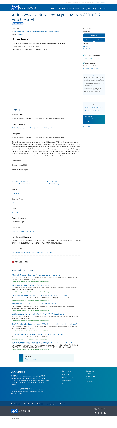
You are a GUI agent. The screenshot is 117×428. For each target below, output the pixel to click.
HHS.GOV (96, 418)
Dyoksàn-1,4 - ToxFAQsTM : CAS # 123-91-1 (94, 108)
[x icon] (98, 408)
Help (94, 8)
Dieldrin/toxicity (54, 184)
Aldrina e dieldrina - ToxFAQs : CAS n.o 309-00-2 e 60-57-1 (36, 303)
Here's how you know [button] (99, 2)
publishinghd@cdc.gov (90, 68)
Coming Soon (86, 8)
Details (85, 46)
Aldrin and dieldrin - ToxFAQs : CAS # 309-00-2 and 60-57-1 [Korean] (40, 295)
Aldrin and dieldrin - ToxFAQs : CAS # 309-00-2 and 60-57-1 (36, 285)
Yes (85, 59)
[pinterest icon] (98, 413)
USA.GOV (103, 418)
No (98, 59)
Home (53, 8)
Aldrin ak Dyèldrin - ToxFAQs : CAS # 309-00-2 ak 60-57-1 (36, 275)
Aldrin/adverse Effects (21, 181)
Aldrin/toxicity (53, 181)
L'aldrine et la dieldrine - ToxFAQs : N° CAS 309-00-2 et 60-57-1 (38, 314)
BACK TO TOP (89, 126)
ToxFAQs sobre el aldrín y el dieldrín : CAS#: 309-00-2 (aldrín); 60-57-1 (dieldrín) (44, 324)
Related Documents (89, 49)
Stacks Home (66, 371)
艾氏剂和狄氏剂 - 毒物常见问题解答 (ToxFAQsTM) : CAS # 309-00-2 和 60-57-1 (44, 342)
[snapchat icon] (101, 413)
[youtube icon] (95, 413)
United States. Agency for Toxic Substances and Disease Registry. (37, 32)
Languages (51, 404)
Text (13, 203)
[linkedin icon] (105, 408)
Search (103, 8)
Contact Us (89, 382)
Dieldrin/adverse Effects (22, 184)
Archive (63, 404)
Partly (92, 59)
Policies (40, 404)
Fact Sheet (15, 212)
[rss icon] (105, 413)
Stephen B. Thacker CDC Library (23, 231)
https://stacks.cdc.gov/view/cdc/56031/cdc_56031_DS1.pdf (32, 252)
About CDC (28, 404)
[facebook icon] (95, 408)
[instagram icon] (101, 408)
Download (94, 35)
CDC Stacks (17, 371)
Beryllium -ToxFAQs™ (92, 111)
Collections (61, 8)
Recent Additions (73, 8)
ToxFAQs (20, 35)
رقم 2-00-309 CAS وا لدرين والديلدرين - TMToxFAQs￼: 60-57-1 (37, 334)
